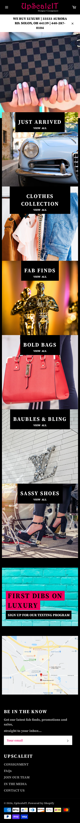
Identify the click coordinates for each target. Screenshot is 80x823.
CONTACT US (14, 790)
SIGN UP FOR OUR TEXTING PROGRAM (39, 615)
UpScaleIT (20, 803)
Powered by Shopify (41, 803)
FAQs (8, 770)
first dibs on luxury (35, 600)
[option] (40, 75)
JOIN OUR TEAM (17, 777)
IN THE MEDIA (15, 784)
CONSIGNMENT (16, 764)
